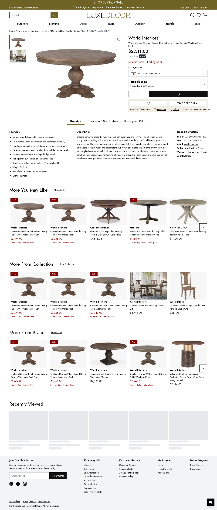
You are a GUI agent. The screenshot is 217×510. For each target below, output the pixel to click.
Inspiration (97, 7)
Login (160, 465)
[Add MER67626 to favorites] (163, 203)
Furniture (21, 31)
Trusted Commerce (93, 476)
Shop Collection (67, 264)
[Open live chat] (210, 502)
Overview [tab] (75, 121)
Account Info (163, 472)
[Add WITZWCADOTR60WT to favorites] (123, 277)
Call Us (176, 109)
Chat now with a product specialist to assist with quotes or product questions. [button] (188, 494)
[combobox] (30, 15)
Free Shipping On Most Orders (23, 7)
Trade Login (195, 468)
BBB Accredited (91, 472)
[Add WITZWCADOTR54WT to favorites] (43, 203)
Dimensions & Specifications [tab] (103, 121)
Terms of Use (90, 488)
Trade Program (81, 7)
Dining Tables (57, 31)
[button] (205, 15)
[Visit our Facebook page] (18, 484)
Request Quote (114, 7)
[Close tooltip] (212, 492)
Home (12, 31)
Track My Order (165, 468)
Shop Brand (56, 332)
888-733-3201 (201, 7)
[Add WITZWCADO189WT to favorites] (203, 277)
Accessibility (89, 480)
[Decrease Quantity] (131, 94)
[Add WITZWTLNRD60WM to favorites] (123, 345)
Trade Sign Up (196, 465)
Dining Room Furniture (38, 31)
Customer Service (134, 7)
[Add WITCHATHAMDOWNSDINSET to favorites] (163, 277)
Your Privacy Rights (93, 491)
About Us (88, 465)
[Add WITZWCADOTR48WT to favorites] (119, 39)
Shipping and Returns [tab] (135, 121)
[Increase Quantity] (144, 94)
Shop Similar (60, 190)
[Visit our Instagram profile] (25, 484)
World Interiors (73, 31)
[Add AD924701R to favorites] (203, 203)
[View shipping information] (168, 84)
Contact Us (89, 468)
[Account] (192, 15)
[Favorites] (198, 15)
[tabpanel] (108, 154)
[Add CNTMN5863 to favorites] (123, 203)
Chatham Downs (196, 148)
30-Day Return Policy (129, 472)
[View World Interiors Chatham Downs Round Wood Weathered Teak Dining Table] (18, 42)
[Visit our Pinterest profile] (11, 484)
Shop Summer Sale (108, 2)
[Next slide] (203, 227)
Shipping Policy (126, 476)
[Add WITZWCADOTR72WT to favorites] (83, 203)
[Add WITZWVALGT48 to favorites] (203, 345)
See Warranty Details (197, 152)
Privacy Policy (90, 484)
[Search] (54, 15)
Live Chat (184, 7)
